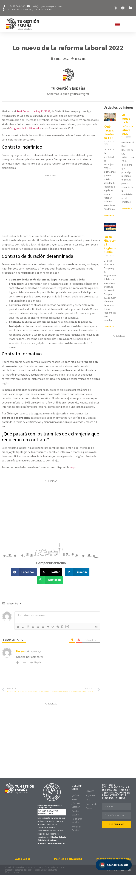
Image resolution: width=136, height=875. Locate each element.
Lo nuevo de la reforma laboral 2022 (127, 124)
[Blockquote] (47, 627)
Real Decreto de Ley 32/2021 (33, 111)
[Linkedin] (129, 869)
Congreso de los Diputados (25, 128)
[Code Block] (52, 627)
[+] (67, 626)
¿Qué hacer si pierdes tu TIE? (109, 132)
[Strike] (32, 627)
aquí (73, 467)
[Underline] (28, 627)
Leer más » (109, 215)
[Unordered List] (42, 627)
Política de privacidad (68, 859)
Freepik (29, 869)
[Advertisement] (51, 205)
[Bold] (18, 627)
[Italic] (23, 627)
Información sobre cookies (113, 859)
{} (62, 626)
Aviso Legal (22, 859)
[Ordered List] (37, 627)
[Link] (57, 627)
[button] (117, 25)
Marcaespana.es (12, 872)
